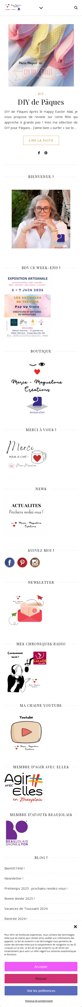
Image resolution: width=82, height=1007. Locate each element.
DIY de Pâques (41, 101)
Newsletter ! (13, 878)
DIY (41, 94)
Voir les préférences (41, 991)
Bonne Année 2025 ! (19, 898)
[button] (75, 926)
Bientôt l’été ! (14, 868)
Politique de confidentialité (39, 1000)
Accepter (41, 966)
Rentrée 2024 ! (15, 918)
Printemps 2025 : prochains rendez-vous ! (35, 888)
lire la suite (41, 140)
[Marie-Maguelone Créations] (13, 7)
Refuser (41, 979)
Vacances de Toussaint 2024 (26, 908)
